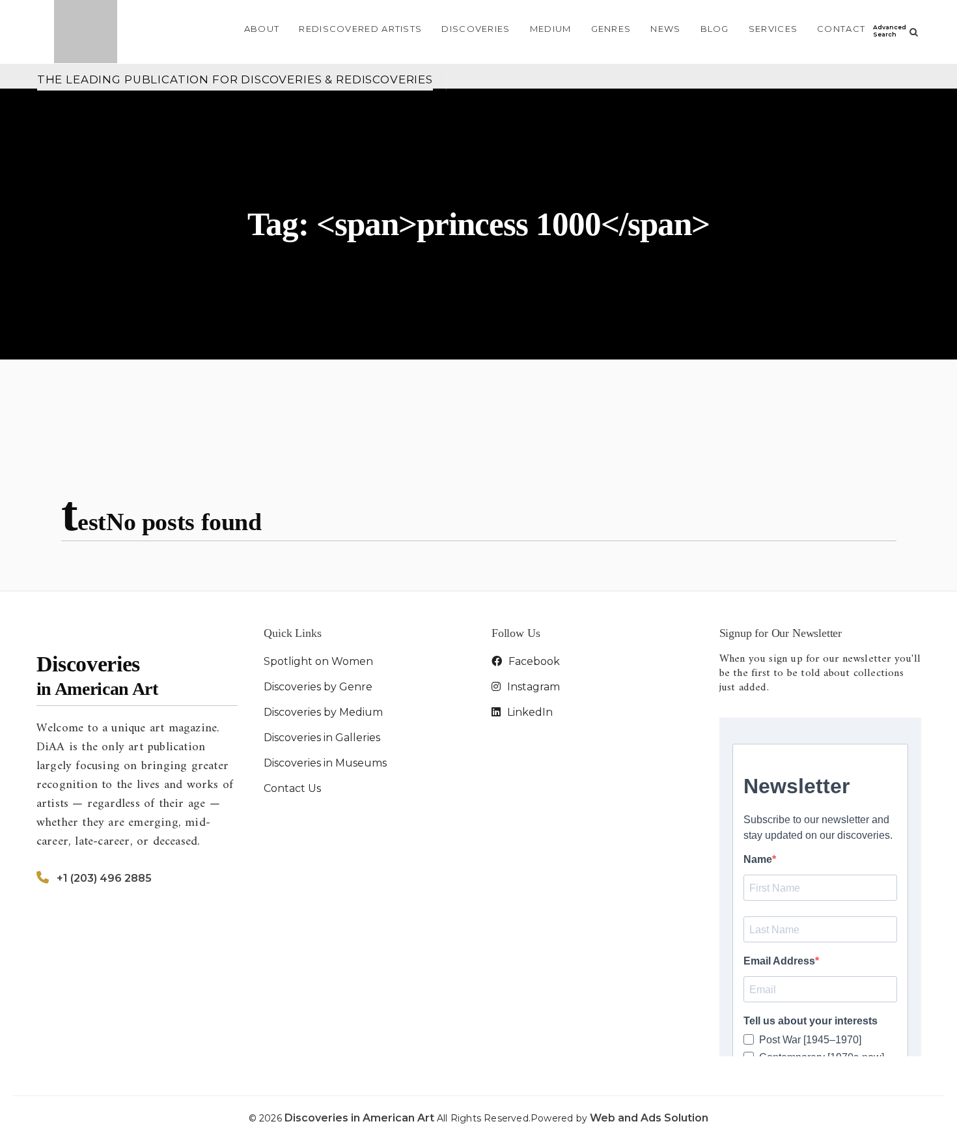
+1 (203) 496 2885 (104, 878)
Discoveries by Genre (318, 687)
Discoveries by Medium (323, 712)
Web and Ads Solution (649, 1118)
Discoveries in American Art (360, 1118)
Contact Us (292, 788)
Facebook (533, 661)
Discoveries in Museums (325, 763)
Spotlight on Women (318, 661)
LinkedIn (529, 712)
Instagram (532, 687)
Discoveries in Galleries (322, 737)
